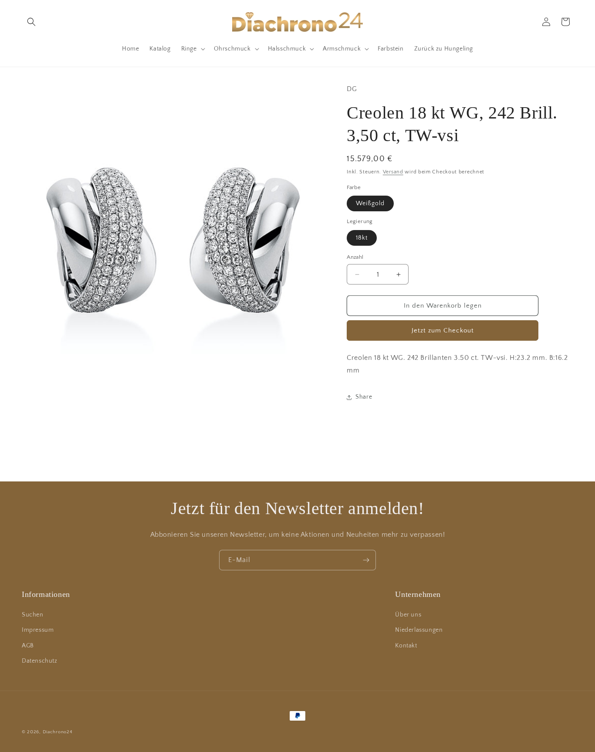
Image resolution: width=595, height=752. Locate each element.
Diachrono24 (58, 732)
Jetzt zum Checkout (443, 330)
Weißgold (370, 203)
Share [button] (363, 396)
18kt (362, 237)
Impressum (38, 630)
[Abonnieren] (365, 560)
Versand (393, 172)
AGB (28, 645)
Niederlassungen (419, 630)
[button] (31, 21)
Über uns (408, 614)
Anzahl (355, 257)
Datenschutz (39, 660)
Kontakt (406, 645)
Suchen (33, 614)
